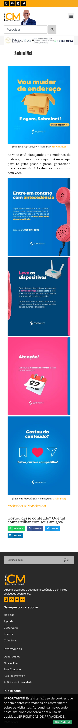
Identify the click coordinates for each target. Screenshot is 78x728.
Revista (8, 634)
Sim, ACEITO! (62, 721)
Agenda (8, 621)
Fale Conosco (12, 669)
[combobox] (26, 29)
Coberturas (11, 627)
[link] (35, 506)
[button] (71, 16)
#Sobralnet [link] (15, 506)
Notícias (9, 614)
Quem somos (12, 656)
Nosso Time (11, 663)
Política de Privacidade (18, 682)
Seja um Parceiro (14, 676)
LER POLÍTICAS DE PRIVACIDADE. (41, 716)
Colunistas (10, 640)
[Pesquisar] (52, 29)
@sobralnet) (59, 146)
